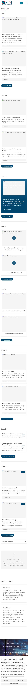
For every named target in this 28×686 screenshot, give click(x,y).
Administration (14, 649)
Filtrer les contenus (7, 541)
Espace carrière (6, 643)
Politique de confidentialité (19, 646)
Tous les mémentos (7, 535)
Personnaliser (14, 683)
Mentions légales (15, 643)
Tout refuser (20, 680)
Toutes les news (6, 85)
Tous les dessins (7, 340)
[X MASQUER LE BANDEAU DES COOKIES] (27, 654)
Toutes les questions (8, 456)
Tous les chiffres (7, 419)
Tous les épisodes (7, 216)
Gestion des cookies (7, 646)
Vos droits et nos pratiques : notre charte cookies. (12, 674)
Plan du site (22, 643)
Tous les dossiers (7, 166)
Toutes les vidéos (7, 279)
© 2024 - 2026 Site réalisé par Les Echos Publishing (14, 652)
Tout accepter (7, 680)
